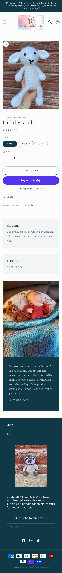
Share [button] (10, 196)
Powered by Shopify (42, 568)
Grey (41, 143)
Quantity (7, 151)
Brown (26, 143)
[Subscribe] (51, 527)
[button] (4, 22)
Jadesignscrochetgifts (26, 568)
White (9, 143)
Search (10, 434)
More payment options (31, 188)
